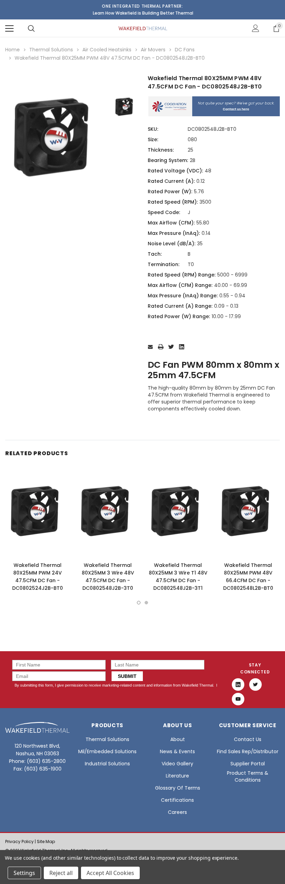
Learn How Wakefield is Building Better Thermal (143, 13)
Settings (24, 873)
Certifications (177, 800)
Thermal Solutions (107, 739)
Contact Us (247, 739)
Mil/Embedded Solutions (107, 751)
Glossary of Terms (177, 787)
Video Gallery (177, 763)
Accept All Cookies (110, 873)
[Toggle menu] (9, 28)
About (177, 739)
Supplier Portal (247, 763)
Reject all (61, 873)
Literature (177, 775)
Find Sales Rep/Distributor (247, 751)
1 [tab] (138, 602)
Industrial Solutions (107, 763)
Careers (177, 812)
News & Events (177, 751)
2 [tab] (146, 602)
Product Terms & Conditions (247, 776)
